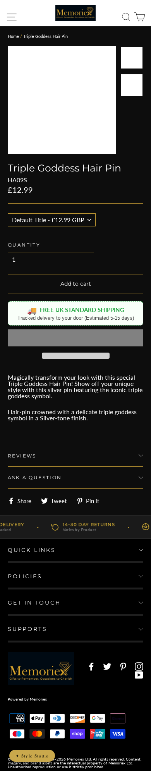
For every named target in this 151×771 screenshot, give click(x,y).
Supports (27, 628)
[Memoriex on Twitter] (107, 666)
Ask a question (35, 477)
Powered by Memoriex (27, 699)
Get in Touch (34, 602)
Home (13, 36)
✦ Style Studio (32, 756)
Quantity (24, 245)
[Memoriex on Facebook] (91, 666)
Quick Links (32, 550)
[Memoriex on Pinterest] (123, 666)
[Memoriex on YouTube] (139, 675)
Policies (25, 576)
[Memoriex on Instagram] (139, 666)
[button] (75, 337)
